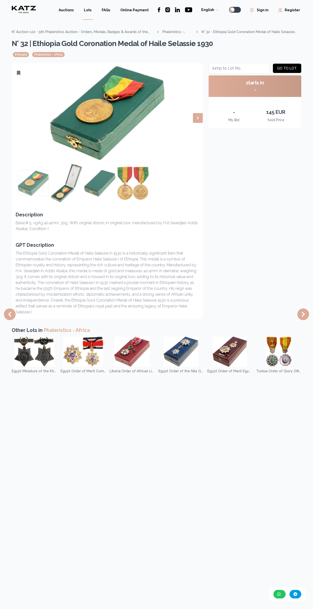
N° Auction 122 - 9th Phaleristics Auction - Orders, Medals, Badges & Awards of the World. (80, 32)
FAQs (106, 10)
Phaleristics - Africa (173, 32)
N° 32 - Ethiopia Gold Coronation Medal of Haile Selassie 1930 (248, 32)
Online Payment (134, 10)
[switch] (235, 10)
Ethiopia (21, 54)
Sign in (262, 10)
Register (292, 10)
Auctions (66, 10)
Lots (87, 10)
